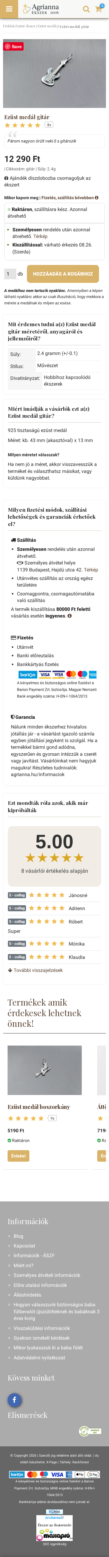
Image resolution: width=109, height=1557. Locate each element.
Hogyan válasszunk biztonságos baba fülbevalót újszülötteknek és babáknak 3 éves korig (57, 1311)
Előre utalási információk (40, 1285)
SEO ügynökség (54, 1544)
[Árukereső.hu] (54, 1518)
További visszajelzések (37, 970)
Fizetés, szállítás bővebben (68, 197)
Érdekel (18, 1156)
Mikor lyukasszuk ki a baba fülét (48, 1348)
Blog (18, 1236)
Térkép (40, 236)
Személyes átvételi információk (47, 1275)
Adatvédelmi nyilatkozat (39, 1358)
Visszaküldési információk (42, 1328)
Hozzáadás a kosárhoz (63, 274)
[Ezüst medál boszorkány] (45, 1070)
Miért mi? (24, 1265)
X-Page (51, 1462)
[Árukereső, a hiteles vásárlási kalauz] (90, 1431)
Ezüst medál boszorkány (39, 1106)
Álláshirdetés (27, 1295)
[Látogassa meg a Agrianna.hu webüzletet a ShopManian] (54, 1512)
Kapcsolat (24, 1246)
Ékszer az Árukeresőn (54, 1525)
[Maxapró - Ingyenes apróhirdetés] (54, 1535)
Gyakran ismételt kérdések (42, 1338)
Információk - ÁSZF (34, 1255)
